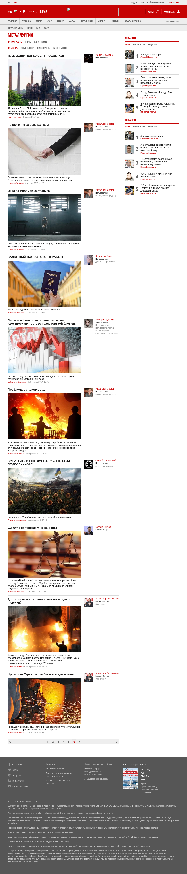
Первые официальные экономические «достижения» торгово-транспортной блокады (42, 322)
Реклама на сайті (55, 768)
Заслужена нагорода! (152, 54)
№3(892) (145, 769)
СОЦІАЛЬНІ (152, 45)
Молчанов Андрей (104, 55)
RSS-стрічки (18, 781)
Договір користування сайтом (98, 764)
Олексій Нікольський (105, 460)
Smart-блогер (27, 48)
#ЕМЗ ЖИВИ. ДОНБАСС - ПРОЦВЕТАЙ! (36, 55)
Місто (39, 21)
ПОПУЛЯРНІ (130, 38)
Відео (46, 27)
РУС (9, 2)
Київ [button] (10, 11)
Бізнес (60, 21)
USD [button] (31, 11)
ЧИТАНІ (127, 45)
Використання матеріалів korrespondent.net (59, 774)
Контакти (51, 764)
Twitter (15, 770)
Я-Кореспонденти (15, 27)
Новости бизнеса (16, 183)
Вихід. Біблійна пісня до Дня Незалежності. (156, 93)
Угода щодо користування (96, 779)
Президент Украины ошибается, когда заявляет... (43, 674)
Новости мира (14, 117)
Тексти (29, 27)
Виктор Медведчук (104, 319)
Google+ (16, 775)
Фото (38, 27)
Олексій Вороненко (149, 57)
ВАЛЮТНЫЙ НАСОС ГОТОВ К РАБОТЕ (36, 257)
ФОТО (142, 2)
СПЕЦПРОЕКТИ (173, 2)
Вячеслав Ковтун (148, 112)
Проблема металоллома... (26, 389)
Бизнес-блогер (60, 48)
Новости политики (16, 313)
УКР (15, 2)
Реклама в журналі (149, 790)
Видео (44, 42)
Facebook (17, 764)
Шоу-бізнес (87, 21)
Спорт (101, 21)
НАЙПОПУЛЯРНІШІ (155, 2)
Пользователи (43, 48)
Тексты (28, 42)
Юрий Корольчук (148, 85)
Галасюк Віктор (103, 527)
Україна (26, 21)
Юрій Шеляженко (148, 98)
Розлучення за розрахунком (28, 124)
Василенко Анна (103, 256)
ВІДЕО (134, 2)
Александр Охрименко (107, 598)
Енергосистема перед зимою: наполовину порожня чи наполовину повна (156, 80)
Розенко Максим (148, 71)
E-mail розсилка (20, 786)
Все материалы (15, 42)
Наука (72, 21)
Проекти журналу (149, 787)
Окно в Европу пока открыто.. (29, 190)
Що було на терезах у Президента (32, 527)
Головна (12, 21)
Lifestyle (114, 21)
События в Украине (17, 382)
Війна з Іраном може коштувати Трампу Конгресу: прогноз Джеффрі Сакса (157, 106)
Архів (143, 784)
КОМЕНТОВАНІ (139, 45)
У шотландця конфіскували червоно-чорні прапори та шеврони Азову (155, 66)
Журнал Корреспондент (135, 764)
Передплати (146, 793)
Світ (49, 21)
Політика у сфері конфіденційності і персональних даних (94, 771)
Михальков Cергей (105, 124)
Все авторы (13, 48)
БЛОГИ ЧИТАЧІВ (133, 21)
